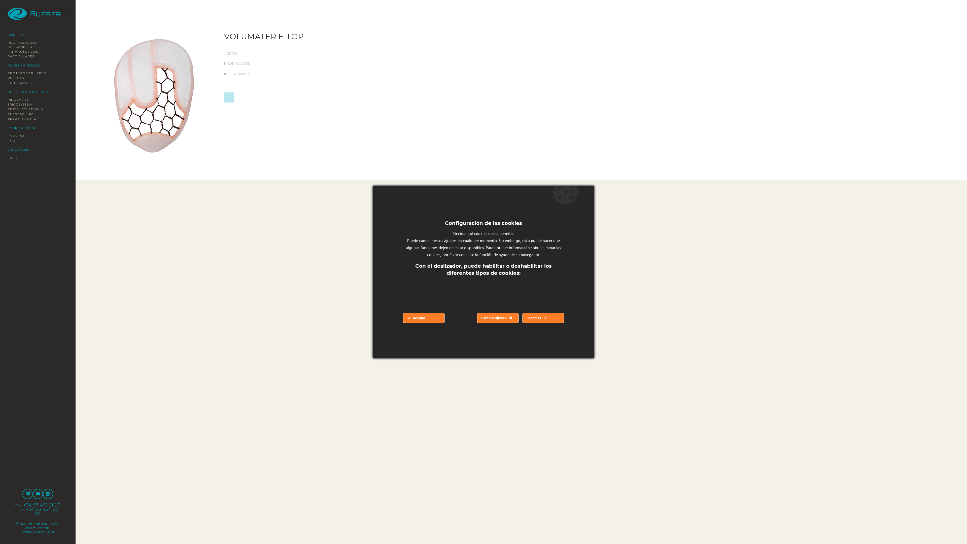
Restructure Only (29, 109)
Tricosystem (22, 104)
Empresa (18, 136)
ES (20, 158)
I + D (12, 141)
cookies (35, 528)
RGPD (21, 528)
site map (51, 528)
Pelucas (17, 78)
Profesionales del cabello (26, 44)
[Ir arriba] (951, 528)
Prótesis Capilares (31, 73)
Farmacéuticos (26, 51)
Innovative (21, 99)
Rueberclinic (24, 114)
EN (11, 158)
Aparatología (24, 119)
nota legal (46, 524)
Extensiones (23, 83)
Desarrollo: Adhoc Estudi (38, 532)
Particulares (24, 56)
